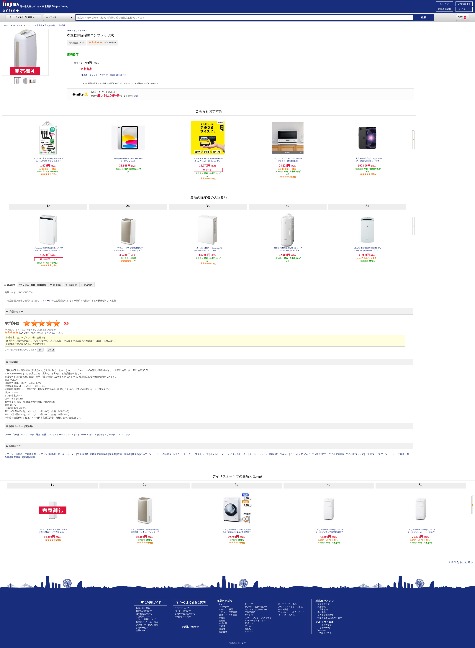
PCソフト (249, 632)
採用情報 (321, 607)
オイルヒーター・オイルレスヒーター (229, 454)
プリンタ (249, 615)
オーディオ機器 (226, 609)
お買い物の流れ (143, 608)
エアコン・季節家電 (228, 612)
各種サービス (142, 627)
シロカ (93, 434)
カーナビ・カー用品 (287, 604)
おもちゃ (249, 629)
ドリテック (109, 434)
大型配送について (144, 616)
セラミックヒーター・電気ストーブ (191, 454)
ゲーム (248, 626)
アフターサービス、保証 (147, 625)
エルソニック (123, 434)
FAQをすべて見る (183, 616)
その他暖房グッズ (355, 454)
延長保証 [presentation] (57, 285)
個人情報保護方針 (325, 615)
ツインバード (82, 434)
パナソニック (27, 434)
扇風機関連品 (28, 457)
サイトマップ (323, 604)
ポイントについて (183, 611)
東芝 (17, 434)
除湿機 (62, 25)
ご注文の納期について (146, 619)
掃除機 (222, 629)
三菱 (44, 434)
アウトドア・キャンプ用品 (290, 607)
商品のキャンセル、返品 (147, 622)
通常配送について (144, 614)
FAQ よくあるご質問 (193, 602)
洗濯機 (222, 626)
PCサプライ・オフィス (255, 620)
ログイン (444, 3)
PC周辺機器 (250, 612)
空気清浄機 (82, 454)
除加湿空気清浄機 (99, 454)
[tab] (9, 284)
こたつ (293, 454)
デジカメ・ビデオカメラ (256, 607)
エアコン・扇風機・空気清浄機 (40, 25)
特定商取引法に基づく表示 (329, 618)
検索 (423, 17)
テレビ (222, 604)
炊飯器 (222, 620)
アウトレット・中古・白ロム (291, 612)
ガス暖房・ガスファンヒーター (380, 454)
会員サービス (142, 630)
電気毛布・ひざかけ (279, 454)
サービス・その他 (286, 615)
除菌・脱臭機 (124, 454)
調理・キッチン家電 (228, 615)
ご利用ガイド (464, 3)
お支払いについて (144, 611)
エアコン (43, 454)
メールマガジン (324, 625)
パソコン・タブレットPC (256, 609)
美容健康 (223, 632)
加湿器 (135, 454)
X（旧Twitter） (324, 627)
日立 (38, 434)
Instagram (321, 630)
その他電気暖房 (336, 454)
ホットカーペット (258, 454)
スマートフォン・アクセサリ (258, 618)
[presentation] (9, 284)
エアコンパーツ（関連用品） (312, 454)
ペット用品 (283, 609)
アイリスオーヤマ (56, 434)
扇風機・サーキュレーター (62, 454)
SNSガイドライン (325, 632)
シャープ (9, 434)
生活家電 (223, 623)
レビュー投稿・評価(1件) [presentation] (34, 285)
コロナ (70, 434)
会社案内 (321, 612)
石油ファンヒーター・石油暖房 (155, 454)
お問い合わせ (190, 626)
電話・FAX (250, 623)
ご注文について (182, 608)
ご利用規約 (322, 609)
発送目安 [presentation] (73, 285)
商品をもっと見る (461, 562)
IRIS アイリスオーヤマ (77, 30)
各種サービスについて (185, 614)
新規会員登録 (444, 9)
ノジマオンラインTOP (12, 25)
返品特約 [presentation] (88, 285)
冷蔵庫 (222, 618)
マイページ (464, 9)
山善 (100, 434)
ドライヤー (250, 604)
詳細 (136, 96)
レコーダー (224, 607)
